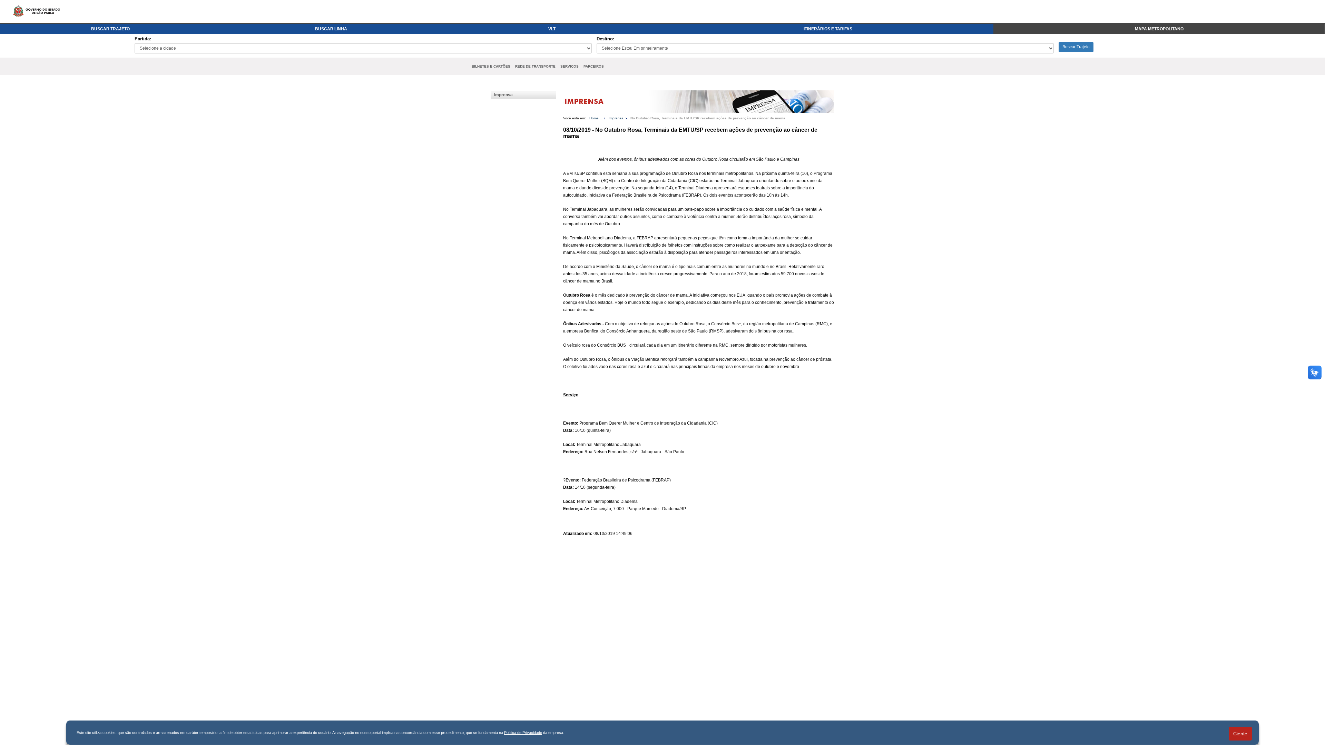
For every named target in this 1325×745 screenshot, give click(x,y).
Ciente (1240, 733)
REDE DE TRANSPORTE (535, 66)
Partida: (143, 38)
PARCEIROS (593, 66)
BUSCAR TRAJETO (110, 29)
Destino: (605, 38)
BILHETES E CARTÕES (491, 66)
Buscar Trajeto (1076, 46)
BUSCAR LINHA (331, 29)
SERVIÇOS (569, 66)
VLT (552, 29)
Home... (595, 118)
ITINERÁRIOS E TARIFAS (828, 29)
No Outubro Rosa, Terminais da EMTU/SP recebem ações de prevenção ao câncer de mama (707, 118)
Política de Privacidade (523, 733)
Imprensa (503, 94)
